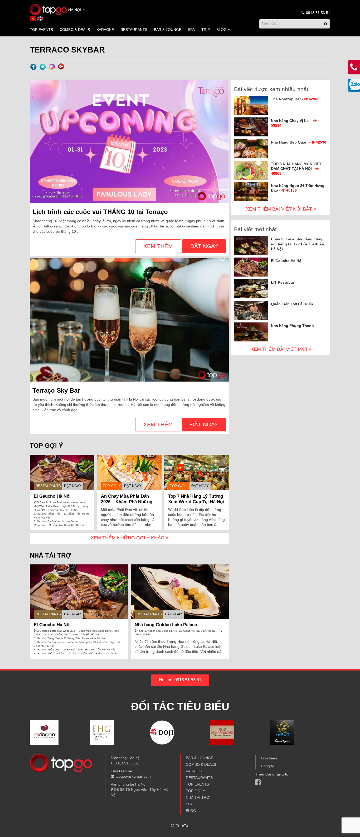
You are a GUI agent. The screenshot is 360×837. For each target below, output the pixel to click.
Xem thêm (158, 246)
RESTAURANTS (133, 29)
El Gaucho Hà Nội (52, 496)
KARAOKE (105, 29)
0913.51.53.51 (317, 13)
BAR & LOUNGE (167, 29)
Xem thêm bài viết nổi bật (279, 209)
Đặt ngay (204, 246)
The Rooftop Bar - (295, 99)
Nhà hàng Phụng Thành (292, 326)
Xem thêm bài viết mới (279, 349)
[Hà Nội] (48, 9)
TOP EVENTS (41, 29)
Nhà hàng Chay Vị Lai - (292, 122)
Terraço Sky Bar (56, 390)
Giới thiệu (269, 758)
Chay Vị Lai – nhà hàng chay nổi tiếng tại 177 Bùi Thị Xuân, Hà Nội (298, 244)
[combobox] (77, 10)
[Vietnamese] (33, 18)
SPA (191, 29)
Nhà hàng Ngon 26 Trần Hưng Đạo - (297, 187)
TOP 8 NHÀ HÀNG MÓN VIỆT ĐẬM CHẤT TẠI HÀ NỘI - (296, 168)
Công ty (267, 766)
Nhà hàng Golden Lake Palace (166, 624)
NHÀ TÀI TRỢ (198, 797)
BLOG (221, 29)
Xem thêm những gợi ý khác (128, 537)
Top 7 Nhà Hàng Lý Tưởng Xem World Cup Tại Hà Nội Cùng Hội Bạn (196, 502)
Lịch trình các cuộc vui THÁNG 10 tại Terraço (100, 211)
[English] (40, 18)
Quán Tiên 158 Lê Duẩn (292, 304)
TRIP (205, 29)
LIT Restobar (282, 282)
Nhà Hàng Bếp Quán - (298, 142)
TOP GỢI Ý (112, 486)
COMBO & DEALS (75, 29)
